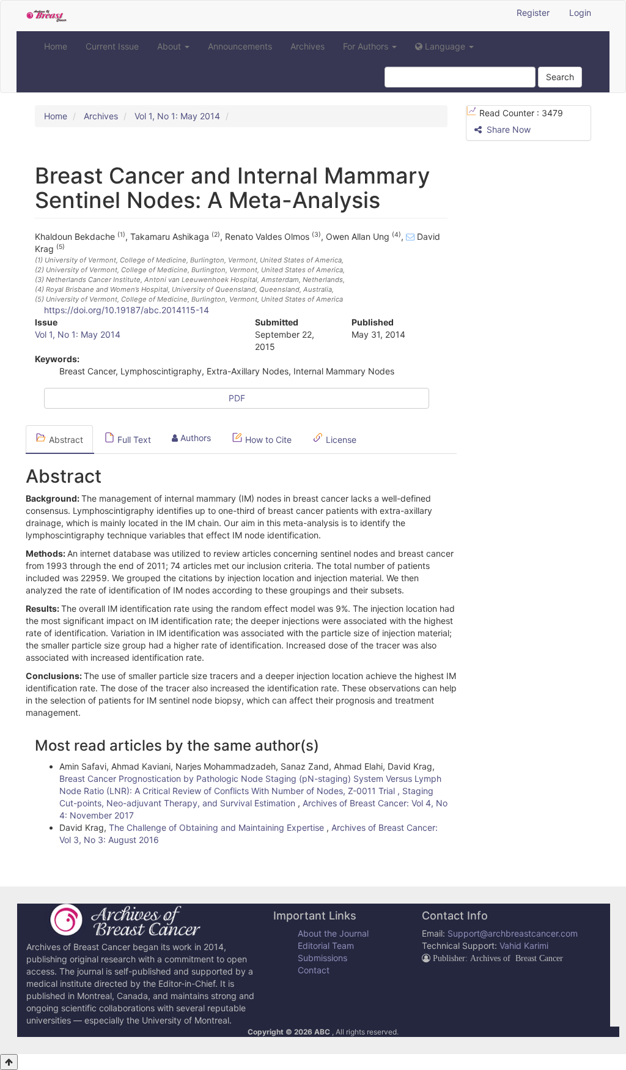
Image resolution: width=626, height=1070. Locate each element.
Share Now (507, 129)
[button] (444, 46)
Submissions (322, 958)
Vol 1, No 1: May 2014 (177, 116)
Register (533, 12)
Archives (307, 46)
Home (55, 46)
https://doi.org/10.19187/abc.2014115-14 (126, 310)
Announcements (240, 46)
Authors (194, 438)
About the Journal (333, 933)
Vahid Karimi (523, 945)
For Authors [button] (367, 46)
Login (580, 12)
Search (560, 77)
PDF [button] (237, 398)
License (339, 439)
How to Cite (267, 439)
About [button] (170, 46)
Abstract (64, 439)
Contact (314, 970)
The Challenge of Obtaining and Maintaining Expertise (217, 827)
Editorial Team (326, 945)
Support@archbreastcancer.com (512, 933)
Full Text (133, 439)
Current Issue (112, 46)
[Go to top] (9, 1062)
